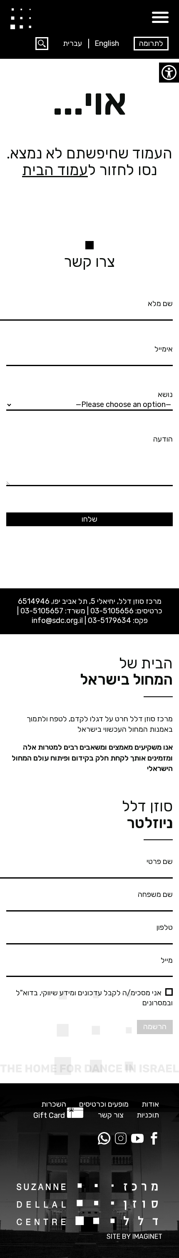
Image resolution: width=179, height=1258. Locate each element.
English (106, 43)
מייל (167, 960)
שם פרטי (160, 861)
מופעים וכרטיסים (104, 1104)
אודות (150, 1104)
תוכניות (148, 1115)
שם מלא (160, 303)
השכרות (53, 1104)
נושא (165, 394)
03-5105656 (112, 610)
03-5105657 (41, 610)
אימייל (163, 349)
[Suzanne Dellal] (20, 18)
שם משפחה (155, 894)
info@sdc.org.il (57, 620)
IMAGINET (147, 1236)
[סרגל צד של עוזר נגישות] (169, 73)
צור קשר (111, 1115)
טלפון (165, 927)
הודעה (163, 439)
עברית (72, 43)
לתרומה (151, 43)
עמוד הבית (55, 170)
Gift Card (49, 1115)
